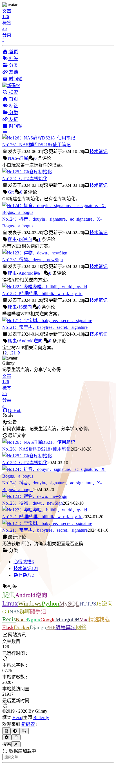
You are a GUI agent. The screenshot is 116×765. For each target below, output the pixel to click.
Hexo (17, 717)
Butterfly (41, 717)
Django (38, 627)
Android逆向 (31, 273)
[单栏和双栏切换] (24, 731)
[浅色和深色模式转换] (15, 731)
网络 (81, 627)
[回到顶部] (16, 737)
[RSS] (11, 415)
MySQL (69, 603)
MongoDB (67, 619)
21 (13, 353)
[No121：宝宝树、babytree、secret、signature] (47, 320)
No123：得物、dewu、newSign (32, 259)
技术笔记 (99, 151)
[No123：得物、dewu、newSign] (34, 252)
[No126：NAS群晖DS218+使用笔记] (38, 138)
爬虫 (12, 239)
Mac (83, 619)
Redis (9, 619)
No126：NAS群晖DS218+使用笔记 (36, 144)
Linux (10, 603)
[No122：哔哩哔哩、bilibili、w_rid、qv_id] (44, 286)
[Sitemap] (5, 415)
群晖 (23, 158)
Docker (22, 627)
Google (48, 619)
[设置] (7, 737)
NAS (12, 158)
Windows (30, 603)
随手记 (38, 612)
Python (50, 603)
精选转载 (99, 619)
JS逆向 (25, 239)
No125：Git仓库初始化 (24, 178)
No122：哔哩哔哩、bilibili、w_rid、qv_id (42, 293)
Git (11, 192)
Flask (8, 627)
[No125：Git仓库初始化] (27, 171)
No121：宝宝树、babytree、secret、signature (45, 327)
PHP (50, 627)
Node (21, 619)
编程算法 (65, 627)
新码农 (28, 724)
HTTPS (87, 604)
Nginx (34, 619)
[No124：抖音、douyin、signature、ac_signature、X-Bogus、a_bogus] (58, 212)
